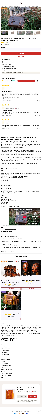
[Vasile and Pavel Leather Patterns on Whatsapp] (8, 340)
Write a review (26, 80)
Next (40, 18)
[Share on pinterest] (39, 101)
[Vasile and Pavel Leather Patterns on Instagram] (3, 340)
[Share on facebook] (35, 101)
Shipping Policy (4, 363)
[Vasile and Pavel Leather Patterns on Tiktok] (10, 340)
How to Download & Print (7, 369)
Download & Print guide (10, 229)
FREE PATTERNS (5, 354)
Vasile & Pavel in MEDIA (6, 373)
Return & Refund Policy (6, 365)
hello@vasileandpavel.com (8, 335)
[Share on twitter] (37, 101)
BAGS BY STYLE (4, 352)
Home (2, 6)
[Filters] (36, 81)
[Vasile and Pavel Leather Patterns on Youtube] (6, 340)
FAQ (2, 377)
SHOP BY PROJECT (5, 348)
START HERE (4, 346)
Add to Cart (11, 288)
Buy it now (21, 56)
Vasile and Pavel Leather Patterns (24, 411)
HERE (10, 231)
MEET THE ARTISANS (6, 375)
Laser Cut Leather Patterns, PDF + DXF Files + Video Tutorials (17, 6)
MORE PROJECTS (5, 350)
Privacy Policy (4, 367)
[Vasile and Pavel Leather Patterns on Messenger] (12, 340)
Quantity (3, 47)
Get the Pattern (32, 396)
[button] (4, 42)
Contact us (3, 371)
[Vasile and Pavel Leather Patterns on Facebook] (1, 340)
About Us (3, 361)
